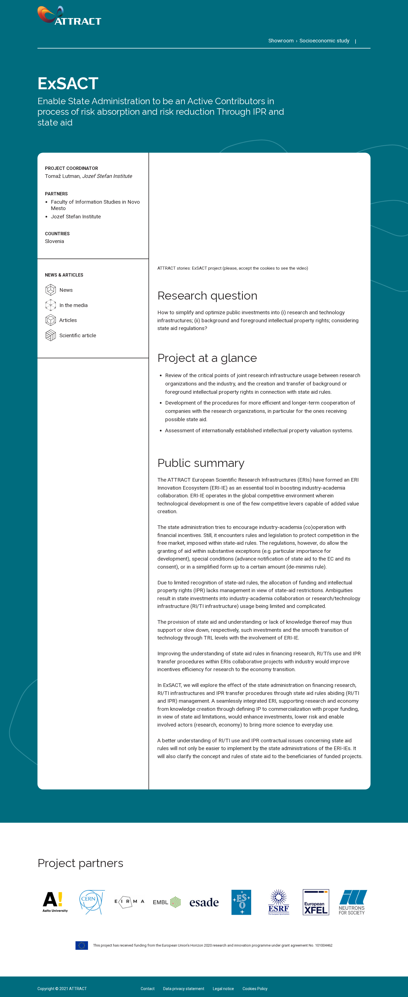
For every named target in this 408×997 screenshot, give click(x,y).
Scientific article (77, 335)
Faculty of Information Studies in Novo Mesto (95, 205)
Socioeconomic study (324, 40)
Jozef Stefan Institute (76, 216)
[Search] (365, 41)
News (66, 290)
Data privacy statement (183, 988)
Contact (148, 988)
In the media (73, 305)
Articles (68, 320)
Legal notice (223, 988)
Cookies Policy (255, 988)
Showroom (281, 40)
